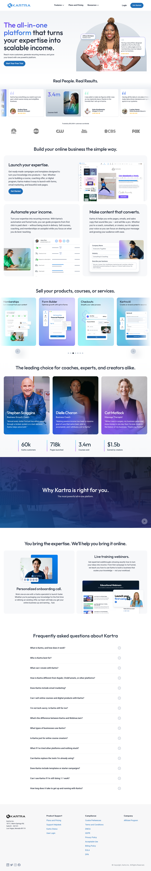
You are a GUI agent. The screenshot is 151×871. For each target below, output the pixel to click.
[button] (68, 353)
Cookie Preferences (93, 821)
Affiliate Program (131, 821)
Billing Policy (90, 846)
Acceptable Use (91, 842)
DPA (87, 855)
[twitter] (11, 864)
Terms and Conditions (94, 825)
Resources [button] (92, 5)
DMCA (87, 829)
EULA (87, 850)
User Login (50, 833)
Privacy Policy (91, 838)
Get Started (137, 5)
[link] (18, 322)
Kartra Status (51, 829)
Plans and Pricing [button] (76, 5)
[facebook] (19, 864)
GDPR (87, 833)
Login (124, 5)
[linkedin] (7, 864)
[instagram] (15, 864)
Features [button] (58, 5)
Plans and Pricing (53, 821)
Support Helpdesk (53, 825)
